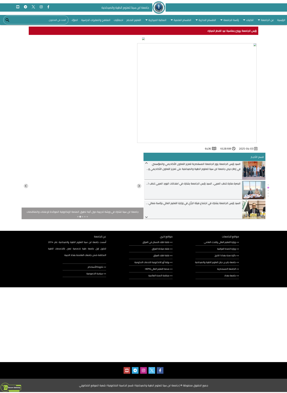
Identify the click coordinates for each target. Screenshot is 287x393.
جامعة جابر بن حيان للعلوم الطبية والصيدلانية (215, 262)
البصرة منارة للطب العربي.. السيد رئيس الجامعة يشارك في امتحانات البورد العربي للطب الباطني (190, 183)
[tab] (268, 184)
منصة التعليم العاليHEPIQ (157, 269)
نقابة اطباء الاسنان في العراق (156, 242)
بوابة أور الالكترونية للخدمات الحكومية (151, 262)
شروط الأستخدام (95, 267)
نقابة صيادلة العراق (160, 249)
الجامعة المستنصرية (226, 269)
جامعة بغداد (230, 275)
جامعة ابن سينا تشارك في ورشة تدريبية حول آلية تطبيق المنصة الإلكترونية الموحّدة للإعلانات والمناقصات (83, 211)
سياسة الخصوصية (94, 273)
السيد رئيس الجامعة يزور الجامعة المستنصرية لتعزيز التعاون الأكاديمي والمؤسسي (196, 163)
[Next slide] (146, 217)
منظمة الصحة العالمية (158, 275)
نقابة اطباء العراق (161, 255)
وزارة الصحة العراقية (226, 249)
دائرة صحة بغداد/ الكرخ (225, 255)
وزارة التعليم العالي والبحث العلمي (220, 242)
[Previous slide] (146, 163)
